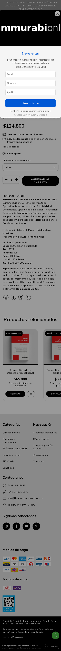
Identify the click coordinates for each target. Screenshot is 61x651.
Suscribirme (31, 103)
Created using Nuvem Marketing (30, 114)
